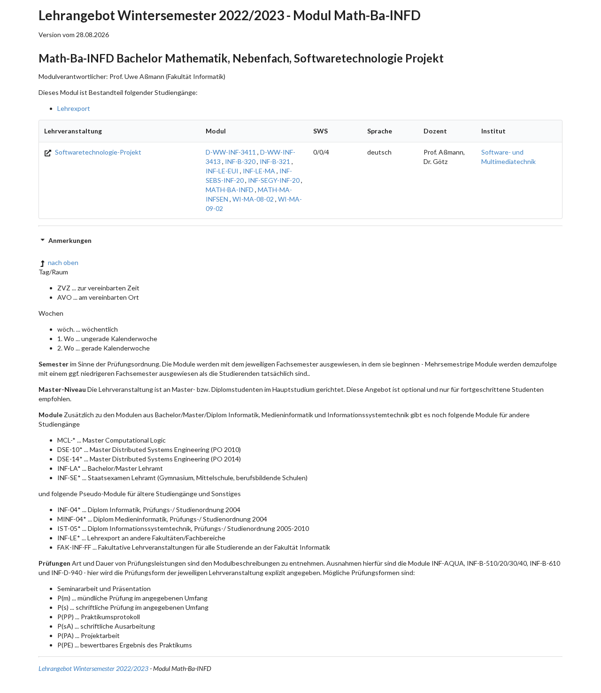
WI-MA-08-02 (253, 199)
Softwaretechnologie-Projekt (97, 152)
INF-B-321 (275, 161)
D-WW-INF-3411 (231, 152)
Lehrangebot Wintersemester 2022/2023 (93, 668)
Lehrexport (73, 108)
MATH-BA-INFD (230, 190)
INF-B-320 (240, 161)
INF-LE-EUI (222, 171)
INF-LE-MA (259, 171)
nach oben (63, 262)
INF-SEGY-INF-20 (274, 180)
